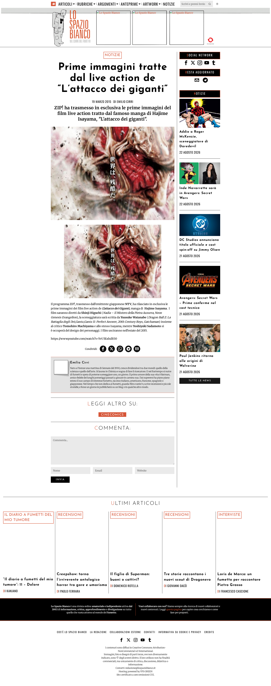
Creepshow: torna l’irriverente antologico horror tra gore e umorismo (82, 579)
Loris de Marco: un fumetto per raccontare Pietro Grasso (239, 579)
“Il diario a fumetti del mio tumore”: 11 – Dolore (28, 582)
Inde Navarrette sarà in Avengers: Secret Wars (197, 192)
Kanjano (12, 591)
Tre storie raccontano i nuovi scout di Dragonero (187, 577)
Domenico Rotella (126, 585)
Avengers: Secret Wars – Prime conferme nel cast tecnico (198, 302)
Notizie (112, 55)
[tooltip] (103, 349)
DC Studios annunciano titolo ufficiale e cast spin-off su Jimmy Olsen (199, 244)
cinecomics (112, 414)
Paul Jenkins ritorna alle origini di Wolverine (196, 360)
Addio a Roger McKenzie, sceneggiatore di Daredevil (193, 139)
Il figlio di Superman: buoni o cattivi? (130, 577)
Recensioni (70, 515)
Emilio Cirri (125, 101)
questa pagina (174, 609)
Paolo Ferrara (70, 591)
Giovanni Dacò (177, 585)
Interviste (229, 515)
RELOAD (210, 40)
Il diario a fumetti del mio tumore (28, 517)
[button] (210, 4)
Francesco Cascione (235, 591)
